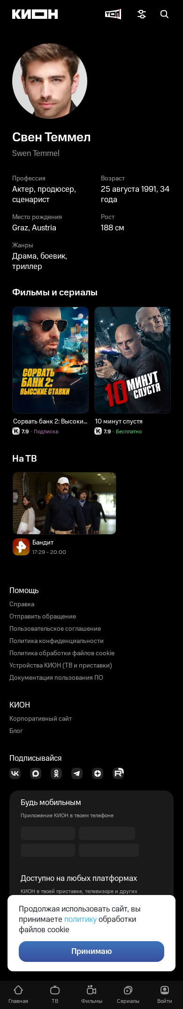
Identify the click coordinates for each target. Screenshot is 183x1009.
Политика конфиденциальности (56, 641)
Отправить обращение (42, 616)
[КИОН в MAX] (38, 773)
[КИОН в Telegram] (79, 773)
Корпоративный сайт (40, 719)
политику (80, 919)
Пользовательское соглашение (55, 629)
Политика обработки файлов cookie (61, 653)
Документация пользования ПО (56, 678)
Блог (16, 731)
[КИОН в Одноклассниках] (59, 773)
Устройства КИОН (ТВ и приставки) (60, 665)
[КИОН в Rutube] (121, 773)
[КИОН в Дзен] (100, 773)
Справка (21, 604)
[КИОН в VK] (17, 773)
